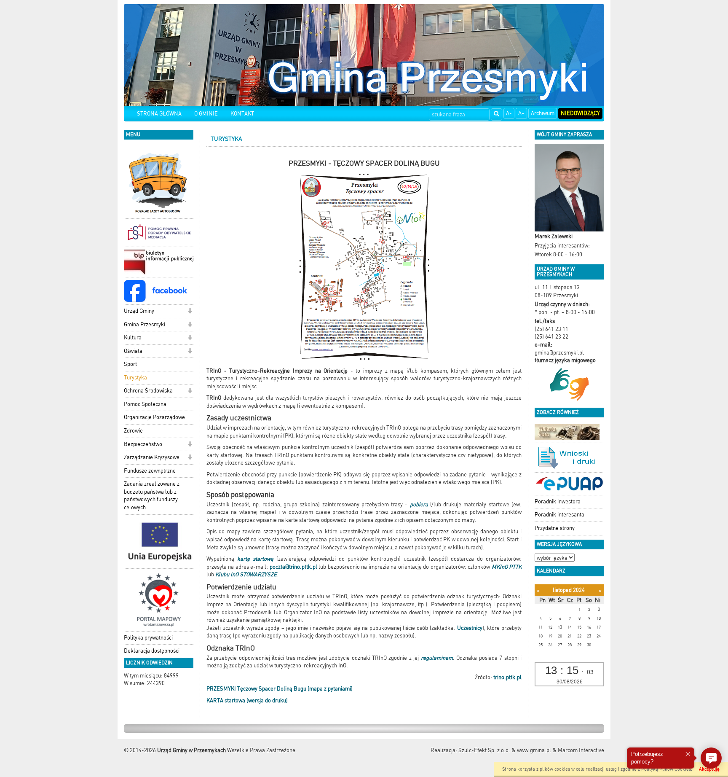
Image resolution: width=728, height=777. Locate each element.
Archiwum (542, 113)
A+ (521, 113)
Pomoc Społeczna (145, 404)
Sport (130, 364)
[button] (189, 312)
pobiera (419, 504)
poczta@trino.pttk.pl (293, 567)
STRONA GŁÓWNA (159, 113)
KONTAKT (242, 113)
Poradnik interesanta (559, 514)
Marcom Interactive (581, 750)
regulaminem (437, 658)
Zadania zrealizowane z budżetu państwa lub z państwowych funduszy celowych (151, 496)
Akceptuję (709, 769)
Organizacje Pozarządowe (154, 417)
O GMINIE (206, 113)
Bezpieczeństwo (143, 444)
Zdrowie (133, 430)
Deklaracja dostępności (151, 651)
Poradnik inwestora (558, 501)
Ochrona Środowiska (148, 390)
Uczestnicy (469, 628)
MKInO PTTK (507, 567)
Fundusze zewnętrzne (150, 471)
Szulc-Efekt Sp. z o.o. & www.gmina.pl (504, 750)
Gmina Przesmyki (144, 324)
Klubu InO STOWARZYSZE (246, 574)
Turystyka (135, 377)
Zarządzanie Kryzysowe (151, 457)
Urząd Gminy (139, 311)
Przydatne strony (555, 528)
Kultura (133, 337)
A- (509, 113)
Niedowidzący (580, 113)
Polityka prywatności (148, 638)
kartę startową (255, 559)
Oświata (133, 351)
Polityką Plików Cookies (666, 769)
